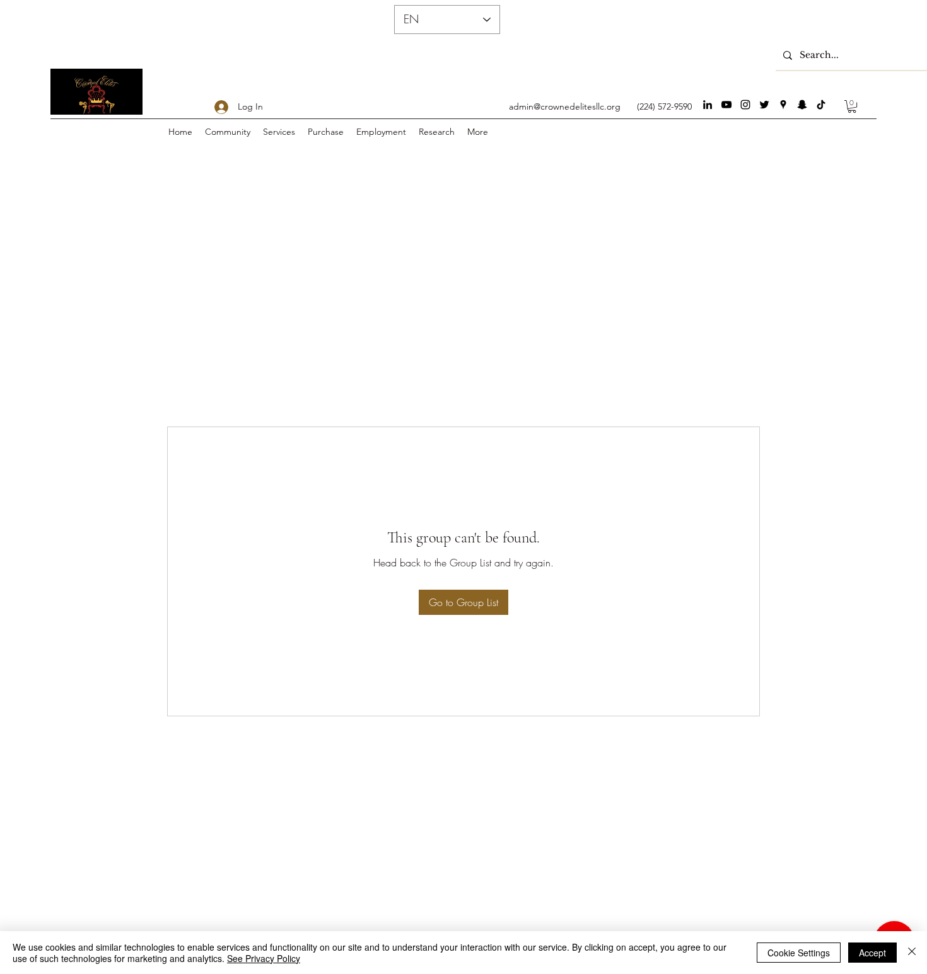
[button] (852, 106)
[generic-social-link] (821, 104)
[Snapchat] (802, 104)
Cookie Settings (798, 952)
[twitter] (764, 104)
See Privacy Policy (263, 958)
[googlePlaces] (783, 104)
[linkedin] (707, 104)
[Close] (911, 952)
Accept (872, 952)
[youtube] (726, 104)
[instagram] (745, 104)
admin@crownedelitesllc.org (565, 106)
